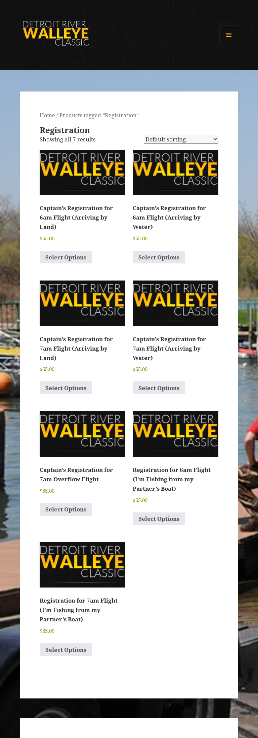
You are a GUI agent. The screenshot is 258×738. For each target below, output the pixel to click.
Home (47, 115)
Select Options (65, 257)
